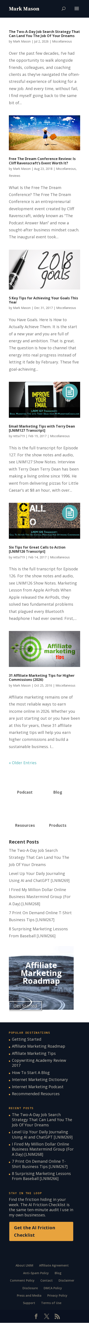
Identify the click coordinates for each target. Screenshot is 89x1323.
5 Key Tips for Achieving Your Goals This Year (43, 300)
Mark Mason (22, 41)
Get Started (25, 1006)
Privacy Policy (57, 1295)
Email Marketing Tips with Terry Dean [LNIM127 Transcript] (42, 428)
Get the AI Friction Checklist (34, 1231)
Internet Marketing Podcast (38, 1086)
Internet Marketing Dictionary (40, 1079)
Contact (46, 1280)
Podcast (25, 792)
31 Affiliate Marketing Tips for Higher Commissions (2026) (42, 677)
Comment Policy (22, 1280)
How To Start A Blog (31, 1072)
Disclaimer (66, 1280)
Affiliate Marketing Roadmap (38, 1046)
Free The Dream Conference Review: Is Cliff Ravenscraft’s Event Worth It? (42, 160)
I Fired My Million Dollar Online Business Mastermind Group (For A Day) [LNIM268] (40, 896)
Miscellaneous (62, 41)
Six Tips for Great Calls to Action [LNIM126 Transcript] (37, 549)
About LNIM (24, 1265)
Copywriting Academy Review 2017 (39, 1063)
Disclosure (30, 1288)
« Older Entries (23, 762)
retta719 (19, 436)
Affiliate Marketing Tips (34, 1053)
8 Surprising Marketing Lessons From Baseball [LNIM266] (41, 1176)
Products (57, 825)
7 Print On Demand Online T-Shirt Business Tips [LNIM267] (40, 1164)
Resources (25, 825)
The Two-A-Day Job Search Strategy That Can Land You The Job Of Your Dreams (44, 33)
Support (29, 1303)
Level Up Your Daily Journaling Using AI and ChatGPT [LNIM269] (42, 1134)
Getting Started (26, 1039)
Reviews (14, 176)
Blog (57, 792)
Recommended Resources (36, 1093)
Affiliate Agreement (54, 1265)
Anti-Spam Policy (36, 1273)
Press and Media (29, 1295)
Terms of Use (51, 1303)
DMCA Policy (53, 1288)
